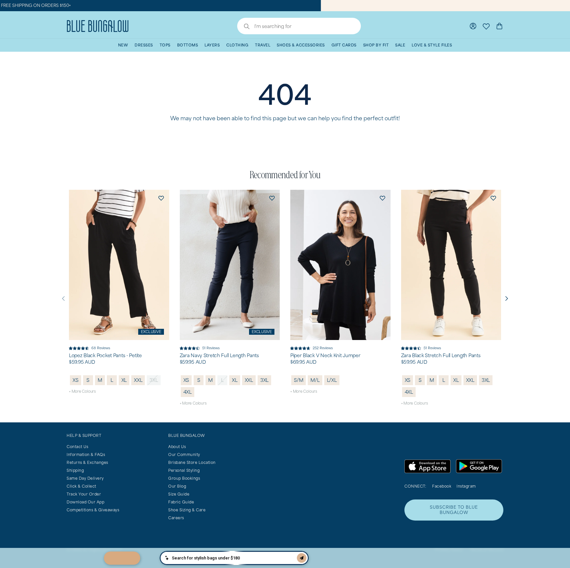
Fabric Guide (181, 502)
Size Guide (178, 494)
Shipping (75, 470)
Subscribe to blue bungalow (454, 510)
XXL (138, 380)
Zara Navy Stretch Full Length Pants (219, 355)
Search (243, 27)
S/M (298, 380)
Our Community (184, 454)
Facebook (441, 486)
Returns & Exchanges (87, 462)
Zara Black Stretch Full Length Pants (441, 355)
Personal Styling (184, 470)
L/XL (332, 380)
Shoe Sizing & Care (187, 510)
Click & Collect (81, 486)
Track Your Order (84, 494)
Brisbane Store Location (192, 462)
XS (76, 380)
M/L (314, 380)
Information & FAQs (86, 454)
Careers (176, 518)
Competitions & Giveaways (93, 510)
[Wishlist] (486, 26)
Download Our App (85, 502)
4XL (187, 392)
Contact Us (77, 446)
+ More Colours (82, 391)
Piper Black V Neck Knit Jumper (325, 355)
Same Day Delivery (85, 478)
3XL (153, 380)
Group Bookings (184, 478)
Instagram (466, 486)
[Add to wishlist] (161, 197)
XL (124, 380)
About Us (177, 446)
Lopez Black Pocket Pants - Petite (105, 355)
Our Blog (177, 486)
